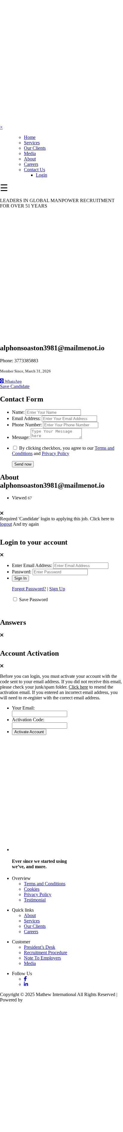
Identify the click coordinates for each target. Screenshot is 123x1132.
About (30, 158)
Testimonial (35, 899)
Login (41, 175)
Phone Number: (27, 424)
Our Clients (35, 148)
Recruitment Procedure (45, 952)
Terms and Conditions (44, 883)
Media (30, 153)
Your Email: (23, 707)
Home (30, 137)
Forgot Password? (29, 588)
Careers (31, 164)
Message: (21, 437)
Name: (18, 412)
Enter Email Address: (32, 565)
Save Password (33, 599)
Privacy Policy (55, 453)
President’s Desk (39, 947)
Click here (78, 686)
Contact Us (34, 169)
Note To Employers (42, 957)
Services (32, 142)
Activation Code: (28, 719)
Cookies (31, 889)
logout (6, 524)
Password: (21, 571)
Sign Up (57, 588)
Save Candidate (15, 386)
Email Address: (26, 418)
